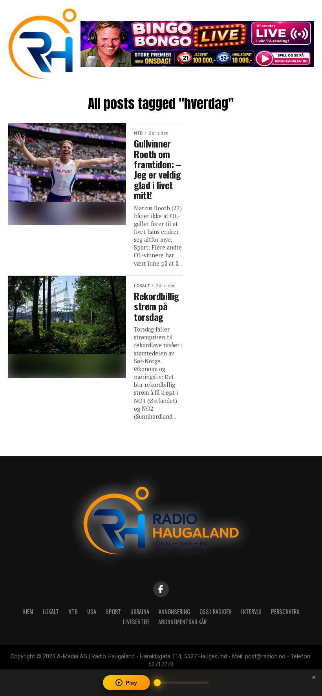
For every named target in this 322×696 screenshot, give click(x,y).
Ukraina (139, 611)
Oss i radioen (215, 611)
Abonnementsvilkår (182, 622)
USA (91, 611)
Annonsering (174, 611)
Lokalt (51, 611)
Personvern (285, 611)
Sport (113, 611)
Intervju (251, 611)
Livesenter (136, 622)
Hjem (27, 611)
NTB (73, 611)
